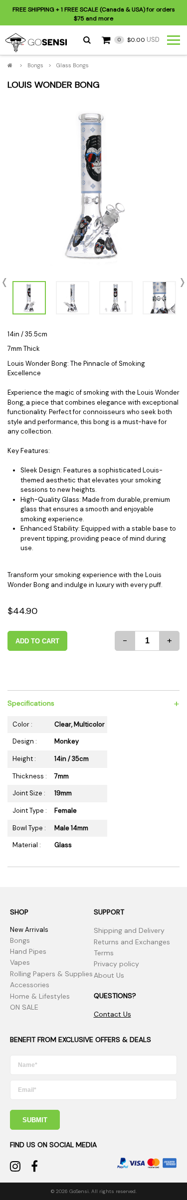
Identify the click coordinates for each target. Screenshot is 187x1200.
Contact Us (112, 1014)
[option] (93, 185)
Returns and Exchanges (132, 941)
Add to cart (37, 641)
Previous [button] (7, 283)
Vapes (20, 962)
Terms (104, 952)
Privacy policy (116, 963)
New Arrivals (29, 929)
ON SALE (24, 1007)
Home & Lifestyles (40, 996)
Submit (34, 1120)
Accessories (29, 984)
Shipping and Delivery (129, 930)
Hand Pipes (28, 951)
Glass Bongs (72, 65)
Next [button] (180, 283)
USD (139, 39)
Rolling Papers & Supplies (51, 973)
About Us (109, 975)
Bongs (35, 65)
